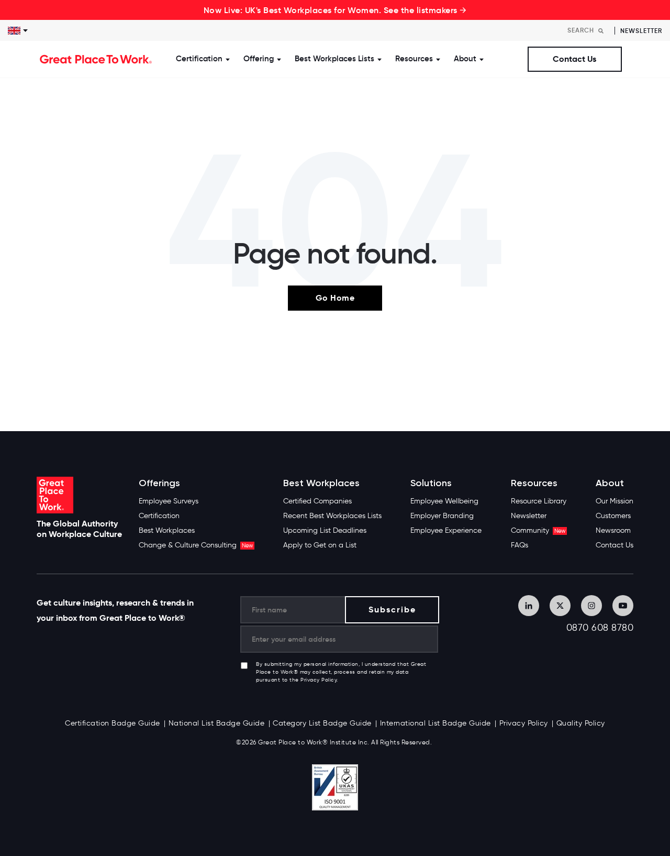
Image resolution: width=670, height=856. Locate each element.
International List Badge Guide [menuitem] (435, 723)
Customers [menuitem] (613, 515)
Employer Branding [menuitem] (442, 515)
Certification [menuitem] (159, 515)
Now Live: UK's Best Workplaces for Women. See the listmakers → (335, 10)
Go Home (335, 297)
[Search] (601, 31)
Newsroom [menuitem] (613, 530)
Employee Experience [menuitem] (446, 530)
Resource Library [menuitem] (538, 501)
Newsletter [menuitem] (528, 515)
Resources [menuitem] (534, 483)
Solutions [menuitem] (431, 483)
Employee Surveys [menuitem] (168, 501)
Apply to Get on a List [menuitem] (319, 545)
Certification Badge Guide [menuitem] (112, 723)
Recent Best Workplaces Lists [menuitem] (332, 515)
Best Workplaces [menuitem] (167, 530)
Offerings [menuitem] (159, 483)
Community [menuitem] (538, 530)
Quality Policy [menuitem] (580, 723)
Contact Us (574, 58)
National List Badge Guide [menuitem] (217, 723)
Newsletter (641, 31)
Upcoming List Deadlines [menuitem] (324, 530)
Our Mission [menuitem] (614, 501)
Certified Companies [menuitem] (317, 501)
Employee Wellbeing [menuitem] (444, 501)
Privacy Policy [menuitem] (523, 723)
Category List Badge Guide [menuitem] (322, 723)
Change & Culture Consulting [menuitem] (196, 545)
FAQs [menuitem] (519, 545)
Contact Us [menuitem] (614, 545)
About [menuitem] (610, 483)
